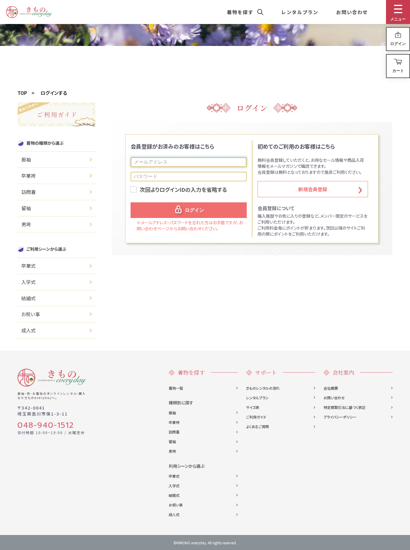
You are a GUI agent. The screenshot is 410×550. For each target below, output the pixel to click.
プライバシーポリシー (340, 416)
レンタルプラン (257, 397)
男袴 (172, 451)
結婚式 (174, 495)
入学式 (174, 485)
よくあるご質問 (257, 426)
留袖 (172, 441)
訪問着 (174, 431)
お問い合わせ (334, 397)
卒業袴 (174, 422)
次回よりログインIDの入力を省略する (183, 189)
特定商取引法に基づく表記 (345, 407)
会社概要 (331, 388)
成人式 (174, 514)
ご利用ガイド (256, 416)
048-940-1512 (45, 425)
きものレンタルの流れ (263, 388)
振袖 (172, 412)
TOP (22, 92)
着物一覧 (176, 388)
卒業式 (174, 476)
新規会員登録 (312, 189)
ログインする (54, 92)
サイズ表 (252, 407)
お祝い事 (176, 504)
